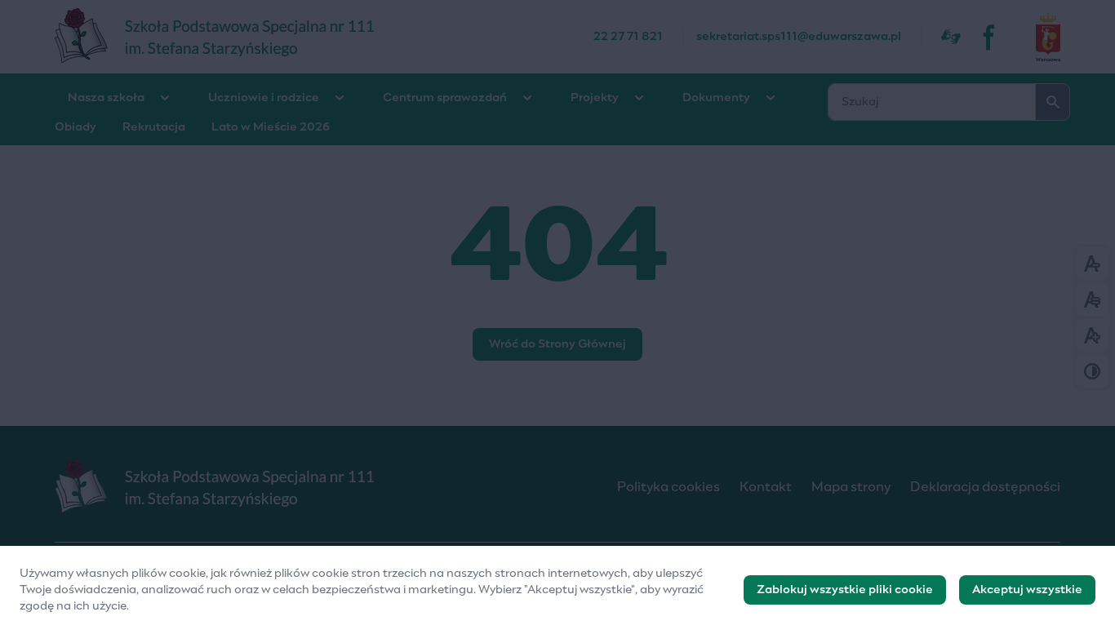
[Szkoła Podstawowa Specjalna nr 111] (324, 36)
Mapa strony (851, 487)
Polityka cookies (668, 487)
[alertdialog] (557, 590)
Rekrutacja (153, 127)
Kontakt (766, 487)
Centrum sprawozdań (445, 98)
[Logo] (323, 487)
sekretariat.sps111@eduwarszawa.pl (798, 36)
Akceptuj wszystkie (1027, 590)
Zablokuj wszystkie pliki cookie (845, 590)
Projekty (595, 98)
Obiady (75, 127)
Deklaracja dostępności (985, 487)
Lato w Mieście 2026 (270, 127)
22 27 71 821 (628, 36)
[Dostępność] (951, 37)
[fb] (990, 36)
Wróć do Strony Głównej (557, 344)
